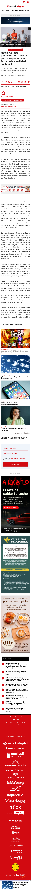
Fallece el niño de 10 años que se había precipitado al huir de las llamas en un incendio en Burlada (16, 679)
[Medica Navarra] (16, 827)
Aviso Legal (9, 722)
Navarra (21, 10)
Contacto (23, 717)
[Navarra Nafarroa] (16, 857)
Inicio (6, 717)
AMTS (12, 86)
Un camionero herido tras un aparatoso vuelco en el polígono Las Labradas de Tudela (15, 697)
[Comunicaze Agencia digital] (15, 729)
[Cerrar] (30, 880)
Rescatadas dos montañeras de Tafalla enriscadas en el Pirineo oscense (14, 710)
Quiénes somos (14, 717)
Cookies (16, 722)
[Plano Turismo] (16, 839)
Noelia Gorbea (5, 86)
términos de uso (14, 458)
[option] (15, 6)
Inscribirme (15, 464)
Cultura (27, 10)
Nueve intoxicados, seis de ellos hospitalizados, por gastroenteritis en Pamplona (15, 690)
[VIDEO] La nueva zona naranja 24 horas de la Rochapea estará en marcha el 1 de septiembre (14, 703)
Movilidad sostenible (21, 86)
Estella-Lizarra (5, 10)
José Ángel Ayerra (7, 96)
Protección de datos (15, 725)
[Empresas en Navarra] (16, 820)
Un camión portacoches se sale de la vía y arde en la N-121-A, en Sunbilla (16, 685)
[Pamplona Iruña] (16, 851)
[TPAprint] (16, 845)
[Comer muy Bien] (16, 833)
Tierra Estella (14, 10)
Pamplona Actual (15, 50)
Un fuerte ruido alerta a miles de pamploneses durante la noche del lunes (15, 673)
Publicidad (15, 719)
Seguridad (22, 722)
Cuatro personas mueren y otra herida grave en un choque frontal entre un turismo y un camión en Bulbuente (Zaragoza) (15, 666)
